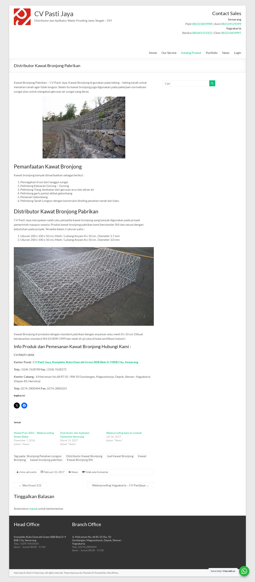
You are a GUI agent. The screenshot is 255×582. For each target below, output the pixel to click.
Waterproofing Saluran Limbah (124, 432)
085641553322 (202, 32)
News (225, 52)
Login (237, 52)
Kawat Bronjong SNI (80, 459)
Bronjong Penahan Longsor (44, 456)
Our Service (168, 52)
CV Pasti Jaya (53, 14)
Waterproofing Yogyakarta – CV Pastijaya (120, 485)
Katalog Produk (191, 52)
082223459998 (202, 24)
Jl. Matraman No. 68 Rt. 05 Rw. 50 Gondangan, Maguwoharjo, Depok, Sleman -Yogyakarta (97, 540)
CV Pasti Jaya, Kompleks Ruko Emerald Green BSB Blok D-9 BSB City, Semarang (85, 362)
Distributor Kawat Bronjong (84, 456)
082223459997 (231, 32)
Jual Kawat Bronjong (120, 456)
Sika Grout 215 (30, 485)
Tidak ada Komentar (96, 472)
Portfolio (211, 52)
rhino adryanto (28, 472)
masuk (33, 508)
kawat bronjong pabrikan (46, 459)
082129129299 (231, 24)
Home (153, 52)
